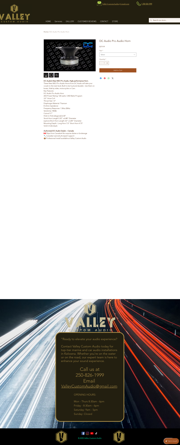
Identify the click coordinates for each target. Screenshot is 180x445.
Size (101, 51)
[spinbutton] (104, 63)
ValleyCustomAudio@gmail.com (89, 386)
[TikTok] (96, 433)
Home (46, 32)
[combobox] (117, 55)
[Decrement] (101, 63)
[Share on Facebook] (100, 78)
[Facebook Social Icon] (83, 433)
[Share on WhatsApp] (108, 78)
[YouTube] (91, 433)
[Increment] (107, 63)
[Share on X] (112, 78)
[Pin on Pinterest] (104, 78)
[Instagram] (87, 433)
